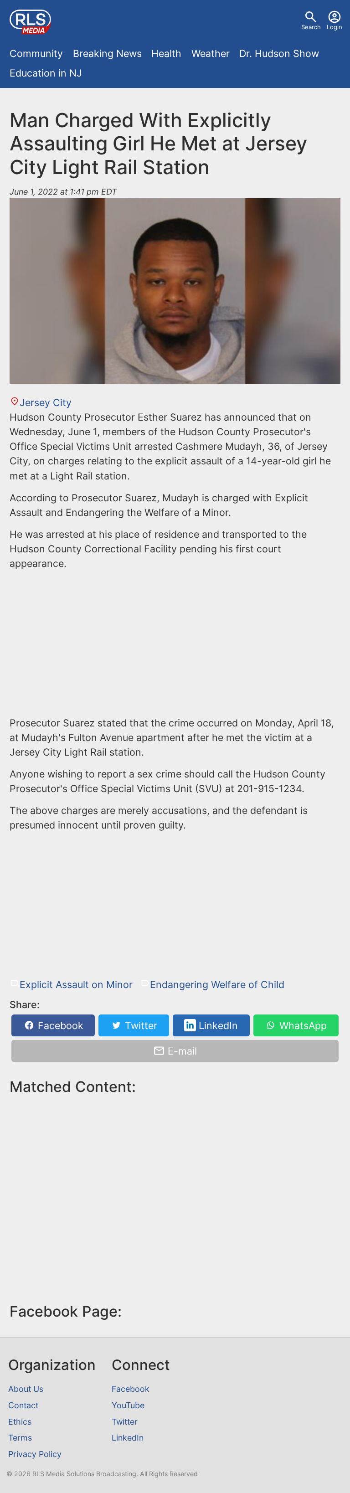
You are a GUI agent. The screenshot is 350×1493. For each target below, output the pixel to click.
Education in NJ (46, 73)
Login (334, 27)
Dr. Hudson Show (279, 53)
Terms (20, 1437)
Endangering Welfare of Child (217, 984)
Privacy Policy (35, 1454)
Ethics (19, 1421)
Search (311, 27)
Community (36, 53)
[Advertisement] (175, 641)
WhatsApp (302, 1025)
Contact (23, 1405)
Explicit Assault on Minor (76, 984)
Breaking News (107, 53)
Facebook (59, 1025)
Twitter (139, 1025)
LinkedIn (217, 1025)
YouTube (128, 1405)
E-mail (181, 1051)
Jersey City (45, 402)
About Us (25, 1389)
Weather (210, 53)
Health (166, 53)
